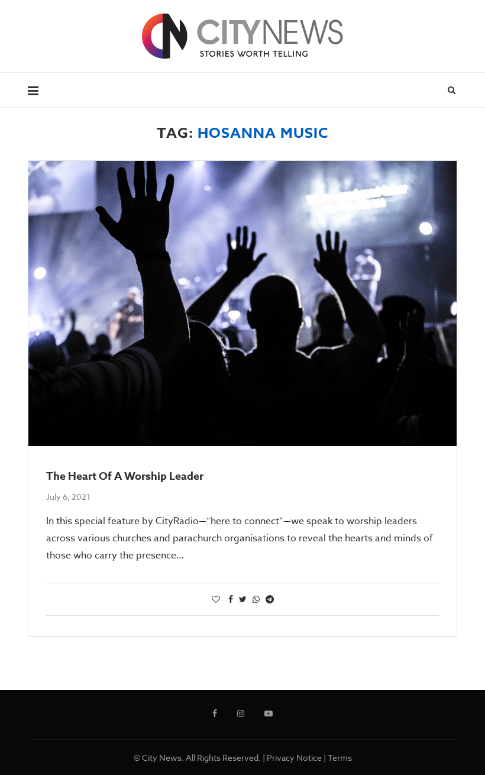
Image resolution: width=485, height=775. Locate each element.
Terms (340, 757)
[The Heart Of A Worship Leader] (242, 304)
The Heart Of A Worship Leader (124, 476)
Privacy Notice (294, 757)
